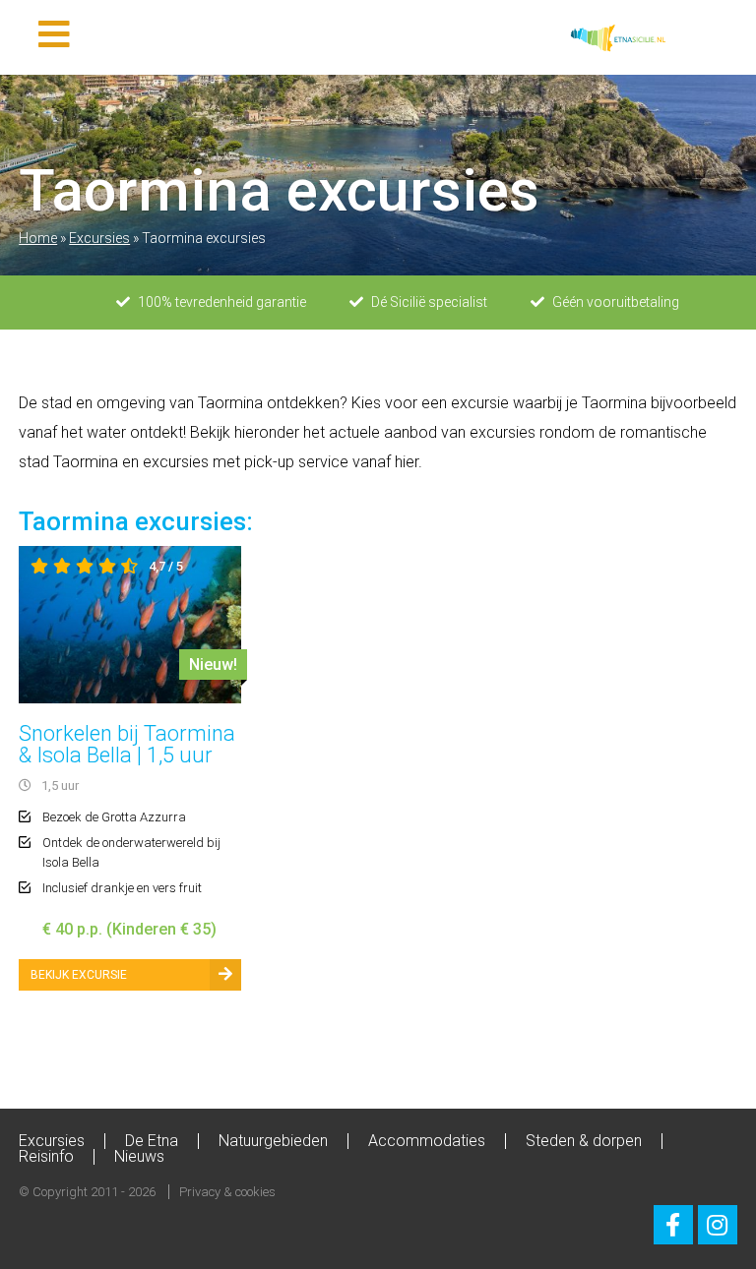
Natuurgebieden (273, 1140)
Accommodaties (426, 1140)
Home (38, 238)
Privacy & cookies (227, 1191)
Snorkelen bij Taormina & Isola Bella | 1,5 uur (127, 744)
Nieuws (139, 1156)
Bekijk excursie (79, 975)
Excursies (99, 238)
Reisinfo (46, 1156)
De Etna (151, 1140)
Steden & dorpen (584, 1140)
